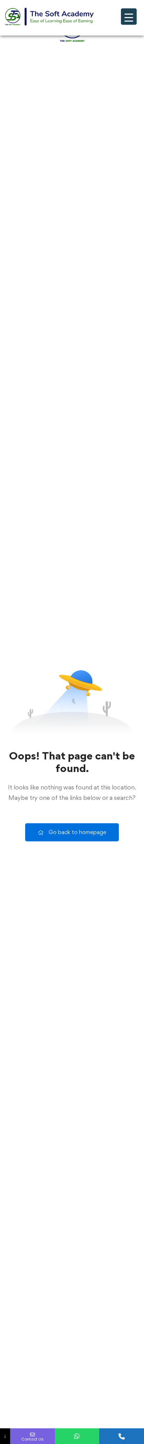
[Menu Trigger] (129, 16)
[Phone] (121, 1436)
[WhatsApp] (77, 1436)
